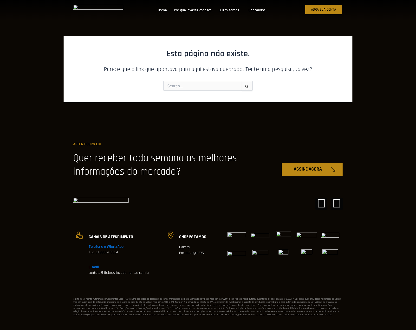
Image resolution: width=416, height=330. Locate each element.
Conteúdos (257, 10)
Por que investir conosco (193, 10)
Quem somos (229, 10)
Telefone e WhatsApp (106, 246)
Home (162, 10)
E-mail (94, 267)
